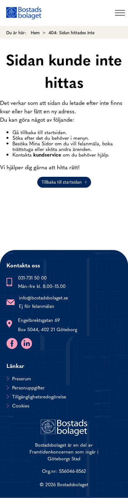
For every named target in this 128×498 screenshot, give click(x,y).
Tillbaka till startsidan (62, 182)
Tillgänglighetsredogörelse (39, 396)
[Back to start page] (23, 13)
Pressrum (21, 378)
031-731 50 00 (32, 277)
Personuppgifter (28, 387)
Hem (35, 32)
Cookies (20, 405)
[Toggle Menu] (120, 13)
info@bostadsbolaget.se (43, 297)
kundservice (47, 154)
